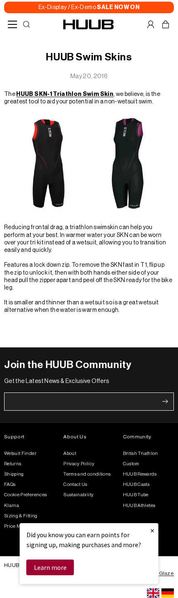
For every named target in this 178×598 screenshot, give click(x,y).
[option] (167, 593)
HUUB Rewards (139, 474)
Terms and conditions (87, 474)
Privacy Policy (78, 464)
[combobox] (153, 593)
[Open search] (26, 24)
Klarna (11, 505)
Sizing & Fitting (21, 516)
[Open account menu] (150, 24)
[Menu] (12, 24)
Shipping (14, 474)
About (69, 453)
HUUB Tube (136, 495)
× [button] (152, 530)
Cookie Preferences (25, 495)
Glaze (166, 573)
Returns (12, 464)
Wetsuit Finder (20, 453)
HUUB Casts (136, 484)
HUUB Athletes (139, 505)
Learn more (50, 567)
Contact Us (75, 484)
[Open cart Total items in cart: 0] (165, 24)
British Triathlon (140, 453)
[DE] (167, 593)
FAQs (9, 484)
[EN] (153, 593)
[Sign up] (165, 401)
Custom (131, 464)
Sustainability (78, 495)
